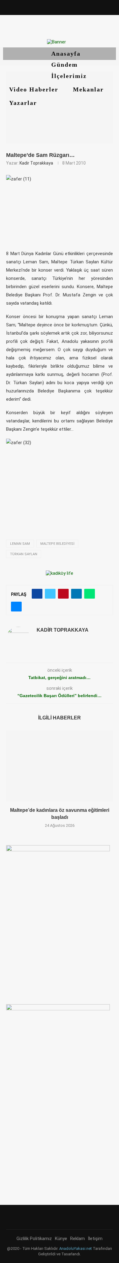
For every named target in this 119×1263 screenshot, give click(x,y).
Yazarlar (24, 102)
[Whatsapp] (85, 7)
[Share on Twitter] (50, 594)
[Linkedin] (59, 7)
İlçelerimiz (70, 75)
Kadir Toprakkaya (36, 163)
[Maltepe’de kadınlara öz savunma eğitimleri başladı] (59, 766)
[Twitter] (42, 7)
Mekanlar (89, 89)
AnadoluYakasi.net (75, 1248)
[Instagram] (50, 7)
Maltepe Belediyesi (57, 544)
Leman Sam (20, 544)
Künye (61, 1238)
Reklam (77, 1238)
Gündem (64, 64)
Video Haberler (34, 89)
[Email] (76, 7)
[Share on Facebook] (37, 594)
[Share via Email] (16, 606)
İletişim (95, 1238)
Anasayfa (66, 53)
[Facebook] (34, 7)
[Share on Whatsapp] (89, 594)
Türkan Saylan (23, 554)
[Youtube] (68, 7)
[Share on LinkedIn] (76, 594)
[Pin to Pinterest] (63, 594)
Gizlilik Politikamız (34, 1238)
